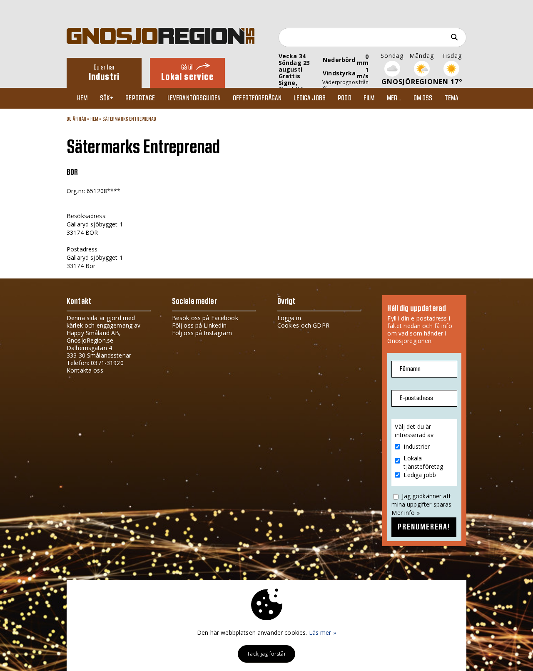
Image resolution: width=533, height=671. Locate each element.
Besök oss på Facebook (205, 318)
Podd (344, 98)
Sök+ (107, 98)
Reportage (140, 98)
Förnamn (410, 369)
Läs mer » (322, 632)
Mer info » (405, 513)
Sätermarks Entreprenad (129, 119)
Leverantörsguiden (194, 98)
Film (369, 98)
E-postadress (416, 398)
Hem (82, 98)
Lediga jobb (310, 98)
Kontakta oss (85, 370)
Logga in (289, 318)
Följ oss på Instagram (202, 333)
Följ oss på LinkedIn (199, 325)
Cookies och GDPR (303, 325)
